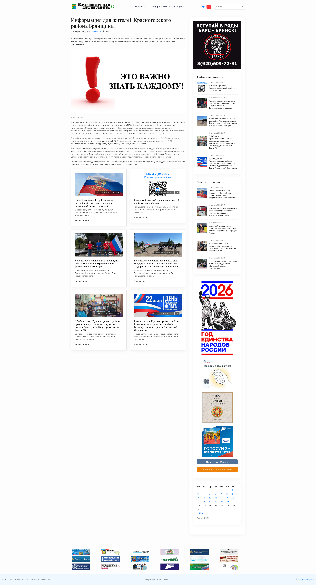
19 (210, 501)
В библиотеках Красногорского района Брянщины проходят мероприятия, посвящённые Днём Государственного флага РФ (97, 325)
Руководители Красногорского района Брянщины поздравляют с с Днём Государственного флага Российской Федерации (156, 325)
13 (216, 497)
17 (198, 501)
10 (198, 497)
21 (222, 501)
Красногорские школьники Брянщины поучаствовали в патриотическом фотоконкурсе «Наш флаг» (97, 263)
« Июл (200, 513)
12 (210, 497)
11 (204, 497)
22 (227, 501)
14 (222, 497)
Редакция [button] (177, 6)
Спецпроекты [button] (158, 6)
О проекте (150, 579)
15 (227, 497)
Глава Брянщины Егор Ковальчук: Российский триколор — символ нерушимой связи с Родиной (95, 203)
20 (216, 501)
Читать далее (82, 220)
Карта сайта (163, 579)
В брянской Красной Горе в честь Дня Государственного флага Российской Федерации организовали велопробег (156, 263)
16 (233, 497)
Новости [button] (139, 6)
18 (204, 501)
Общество (97, 31)
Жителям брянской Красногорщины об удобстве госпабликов (156, 201)
